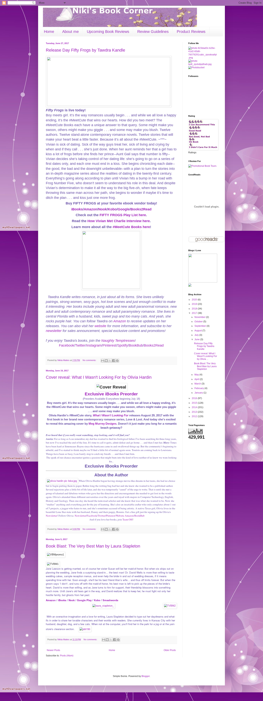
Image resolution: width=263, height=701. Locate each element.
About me (70, 31)
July (196, 335)
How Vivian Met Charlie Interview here (118, 221)
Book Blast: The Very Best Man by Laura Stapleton (93, 546)
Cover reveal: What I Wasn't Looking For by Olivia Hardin (99, 377)
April (197, 379)
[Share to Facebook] (114, 361)
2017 (195, 313)
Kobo (112, 209)
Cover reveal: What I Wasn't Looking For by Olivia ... (205, 356)
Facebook (66, 345)
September (200, 326)
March (198, 383)
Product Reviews (191, 31)
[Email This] (103, 361)
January (199, 392)
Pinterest (109, 345)
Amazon (90, 209)
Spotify (122, 345)
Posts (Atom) (66, 655)
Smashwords (110, 600)
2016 (195, 398)
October (198, 321)
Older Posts (170, 650)
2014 (195, 407)
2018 (195, 308)
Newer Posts (53, 650)
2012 (195, 416)
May (196, 374)
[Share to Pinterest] (117, 361)
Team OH (127, 519)
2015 (195, 403)
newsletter (54, 331)
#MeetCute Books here (131, 227)
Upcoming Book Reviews (108, 31)
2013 (195, 412)
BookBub (136, 345)
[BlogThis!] (106, 361)
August (198, 330)
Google (124, 209)
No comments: (90, 360)
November (200, 317)
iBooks (77, 209)
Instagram (94, 345)
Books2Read (141, 209)
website (100, 326)
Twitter (80, 345)
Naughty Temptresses (118, 341)
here (142, 215)
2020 (195, 299)
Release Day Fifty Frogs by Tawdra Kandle (85, 50)
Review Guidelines (153, 31)
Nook (102, 209)
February (199, 388)
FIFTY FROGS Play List (119, 215)
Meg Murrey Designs (102, 423)
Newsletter (51, 515)
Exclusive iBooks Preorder (111, 394)
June (197, 339)
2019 (195, 304)
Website (120, 515)
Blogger (146, 676)
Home (49, 31)
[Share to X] (110, 361)
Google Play (84, 600)
